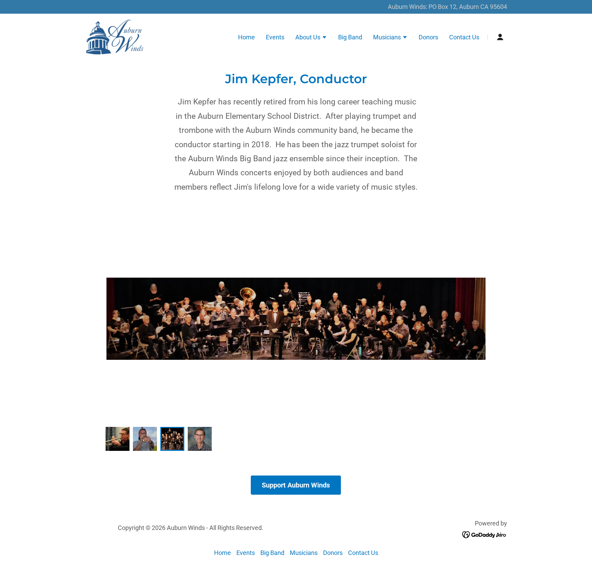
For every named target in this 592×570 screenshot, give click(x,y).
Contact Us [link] (464, 37)
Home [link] (246, 37)
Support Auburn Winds (296, 485)
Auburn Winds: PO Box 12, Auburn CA (439, 6)
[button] (311, 38)
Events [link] (275, 37)
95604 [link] (498, 6)
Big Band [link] (350, 37)
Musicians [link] (304, 552)
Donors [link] (428, 37)
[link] (115, 36)
